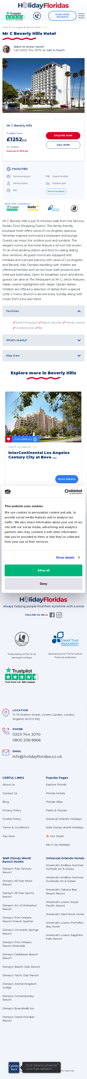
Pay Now (8, 836)
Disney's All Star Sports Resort (18, 894)
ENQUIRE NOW (63, 135)
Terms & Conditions (15, 827)
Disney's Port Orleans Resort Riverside (17, 943)
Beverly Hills (33, 27)
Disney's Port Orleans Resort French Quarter (17, 919)
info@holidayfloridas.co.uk (37, 756)
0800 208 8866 (27, 740)
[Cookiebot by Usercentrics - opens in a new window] (64, 491)
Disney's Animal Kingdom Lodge (19, 985)
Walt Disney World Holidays (64, 827)
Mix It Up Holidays (58, 844)
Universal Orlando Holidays (64, 818)
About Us (8, 784)
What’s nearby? (16, 340)
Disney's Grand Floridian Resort (18, 1018)
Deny (43, 583)
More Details (66, 479)
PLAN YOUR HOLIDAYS (62, 15)
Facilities (12, 311)
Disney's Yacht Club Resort (20, 975)
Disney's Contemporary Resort (18, 997)
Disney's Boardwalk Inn (18, 1008)
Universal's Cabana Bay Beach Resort (61, 891)
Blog (5, 801)
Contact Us (9, 793)
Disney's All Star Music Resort (17, 882)
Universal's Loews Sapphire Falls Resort (64, 936)
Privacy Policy (11, 810)
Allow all (43, 570)
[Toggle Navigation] (81, 15)
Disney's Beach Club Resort (21, 966)
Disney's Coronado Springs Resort (20, 931)
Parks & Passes (56, 810)
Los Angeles (17, 27)
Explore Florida (56, 784)
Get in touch (56, 50)
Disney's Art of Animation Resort (19, 907)
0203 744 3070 (26, 734)
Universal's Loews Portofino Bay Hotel (65, 924)
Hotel (5, 27)
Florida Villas (54, 801)
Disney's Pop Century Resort (16, 870)
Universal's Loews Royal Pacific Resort (62, 903)
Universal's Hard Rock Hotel (65, 914)
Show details (65, 557)
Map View (12, 355)
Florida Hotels (55, 793)
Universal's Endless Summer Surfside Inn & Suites (65, 866)
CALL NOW (63, 144)
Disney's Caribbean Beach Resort (20, 956)
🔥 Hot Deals (55, 836)
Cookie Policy (11, 818)
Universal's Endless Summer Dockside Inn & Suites (65, 879)
